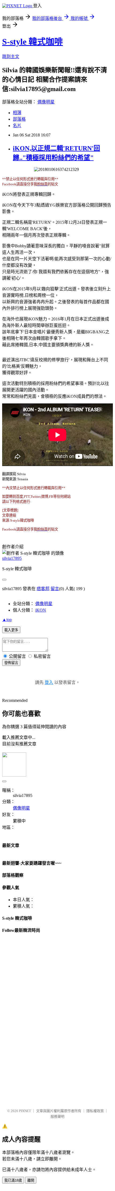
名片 (17, 125)
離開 (30, 1180)
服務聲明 (57, 1116)
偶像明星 (46, 102)
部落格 (19, 119)
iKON (40, 610)
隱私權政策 (95, 1111)
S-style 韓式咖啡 (32, 41)
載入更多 (11, 630)
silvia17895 (12, 558)
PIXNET (25, 1111)
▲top (7, 619)
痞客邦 (43, 588)
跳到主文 (10, 56)
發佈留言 (11, 663)
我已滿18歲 (13, 1180)
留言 (55, 588)
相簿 (17, 112)
